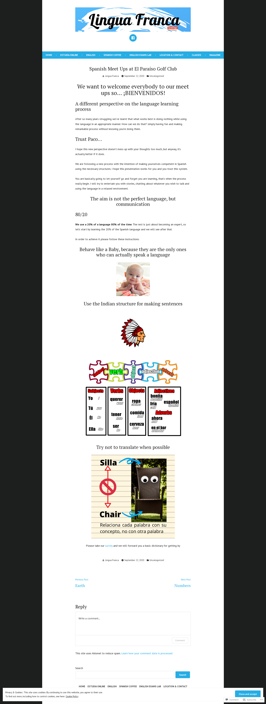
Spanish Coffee (112, 55)
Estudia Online (69, 55)
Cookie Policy (72, 696)
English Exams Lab (140, 55)
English (90, 55)
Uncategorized (157, 76)
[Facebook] (133, 38)
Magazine (215, 55)
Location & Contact (171, 55)
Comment (180, 640)
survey (109, 545)
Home (49, 55)
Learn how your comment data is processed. (147, 653)
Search (79, 668)
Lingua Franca (112, 76)
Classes (196, 55)
